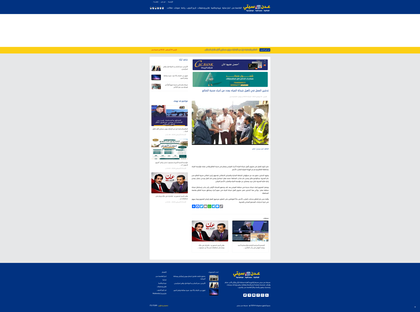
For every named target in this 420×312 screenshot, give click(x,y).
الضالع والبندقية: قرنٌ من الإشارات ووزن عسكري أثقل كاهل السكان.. (230, 50)
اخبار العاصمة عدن (161, 276)
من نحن (163, 2)
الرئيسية (170, 2)
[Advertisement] (210, 30)
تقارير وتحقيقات (203, 8)
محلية (164, 280)
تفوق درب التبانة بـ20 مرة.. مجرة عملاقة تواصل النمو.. (189, 290)
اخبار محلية (226, 8)
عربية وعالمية (216, 8)
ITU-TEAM (153, 306)
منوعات (177, 8)
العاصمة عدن (237, 8)
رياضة (183, 8)
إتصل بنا (156, 2)
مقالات (170, 8)
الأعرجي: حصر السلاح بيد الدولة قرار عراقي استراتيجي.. (189, 283)
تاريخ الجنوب (191, 8)
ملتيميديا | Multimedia (159, 293)
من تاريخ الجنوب (161, 290)
